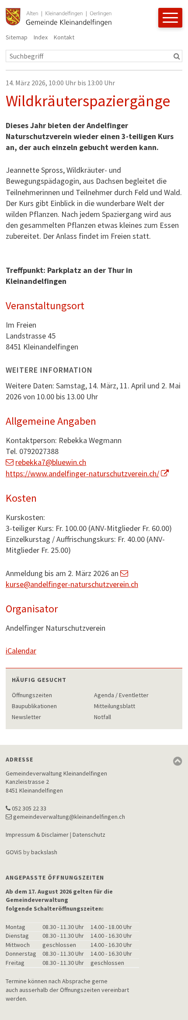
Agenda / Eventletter (121, 695)
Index (41, 37)
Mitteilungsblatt (114, 706)
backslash (44, 852)
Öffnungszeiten (32, 695)
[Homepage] (59, 17)
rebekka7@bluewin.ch (50, 462)
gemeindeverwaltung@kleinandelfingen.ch (69, 817)
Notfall (102, 717)
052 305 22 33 (29, 808)
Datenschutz (89, 834)
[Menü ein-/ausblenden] (170, 18)
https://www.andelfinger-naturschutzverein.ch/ (82, 473)
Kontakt (64, 37)
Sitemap (17, 37)
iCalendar (21, 651)
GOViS (14, 852)
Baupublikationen (34, 706)
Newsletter (26, 717)
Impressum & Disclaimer (37, 834)
